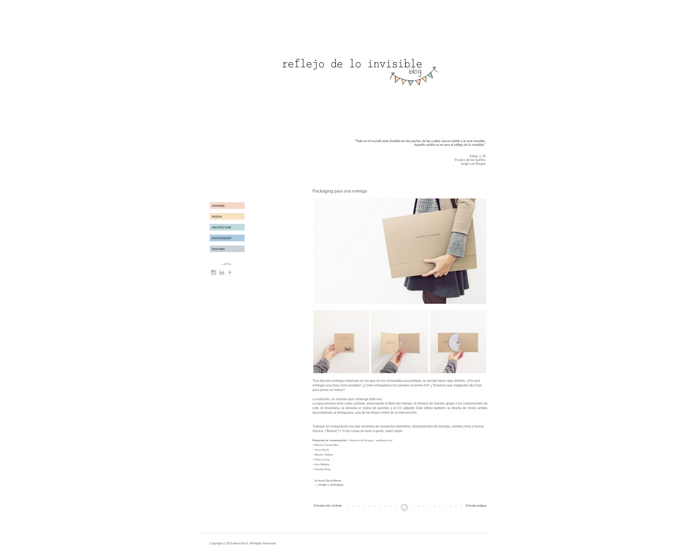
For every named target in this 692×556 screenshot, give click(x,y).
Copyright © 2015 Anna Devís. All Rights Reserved (242, 543)
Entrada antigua (476, 505)
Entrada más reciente (328, 505)
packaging (336, 484)
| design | (323, 484)
